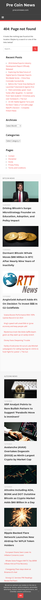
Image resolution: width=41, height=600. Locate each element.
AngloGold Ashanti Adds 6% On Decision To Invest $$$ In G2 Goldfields (20, 303)
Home (10, 162)
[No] (38, 591)
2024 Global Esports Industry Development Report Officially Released (18, 66)
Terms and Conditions (17, 168)
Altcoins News (10, 376)
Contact (11, 156)
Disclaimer (12, 159)
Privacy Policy (13, 165)
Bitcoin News (9, 178)
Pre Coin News (20, 5)
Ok (20, 595)
